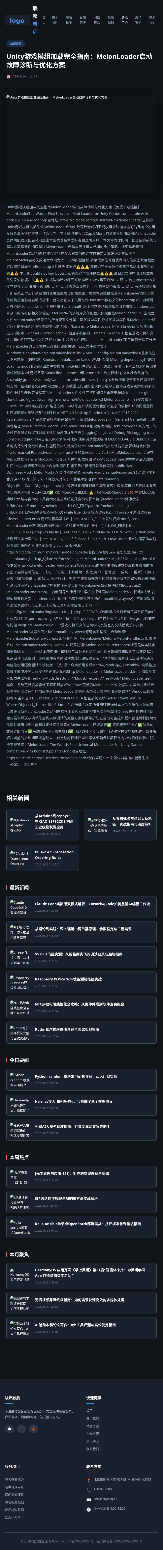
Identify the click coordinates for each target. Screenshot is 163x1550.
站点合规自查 (14, 1487)
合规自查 (83, 20)
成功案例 (138, 20)
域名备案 (69, 20)
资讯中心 (124, 20)
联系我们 (152, 20)
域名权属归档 (14, 1502)
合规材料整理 (14, 1510)
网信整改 (97, 20)
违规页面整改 (14, 1494)
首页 (44, 20)
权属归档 (111, 20)
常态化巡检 (13, 1517)
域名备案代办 (14, 1479)
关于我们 (55, 20)
